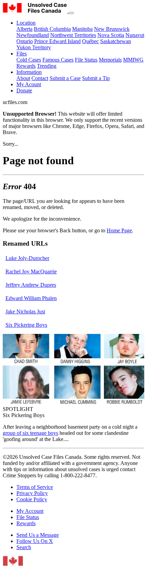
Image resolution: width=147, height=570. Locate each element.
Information (29, 72)
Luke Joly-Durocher (27, 258)
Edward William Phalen (31, 298)
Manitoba (82, 29)
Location (26, 23)
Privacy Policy (32, 493)
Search (23, 547)
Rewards (26, 66)
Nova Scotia (110, 35)
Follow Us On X (34, 541)
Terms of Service (34, 487)
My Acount (28, 84)
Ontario (24, 41)
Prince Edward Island (57, 41)
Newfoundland (32, 35)
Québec (90, 41)
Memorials (110, 60)
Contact (39, 78)
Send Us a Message (37, 535)
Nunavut (134, 35)
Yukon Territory (33, 47)
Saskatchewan (115, 41)
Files (21, 53)
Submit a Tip (96, 78)
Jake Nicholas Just (25, 311)
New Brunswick (112, 29)
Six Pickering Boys (26, 325)
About (23, 78)
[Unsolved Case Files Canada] (35, 11)
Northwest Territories (73, 35)
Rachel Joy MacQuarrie (31, 271)
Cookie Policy (31, 499)
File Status (86, 60)
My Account (29, 511)
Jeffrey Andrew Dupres (30, 285)
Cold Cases (28, 60)
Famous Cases (58, 60)
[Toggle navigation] (71, 13)
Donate (24, 90)
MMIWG (133, 60)
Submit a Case (65, 78)
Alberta (24, 29)
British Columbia (52, 29)
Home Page (119, 230)
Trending (46, 66)
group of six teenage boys (30, 433)
